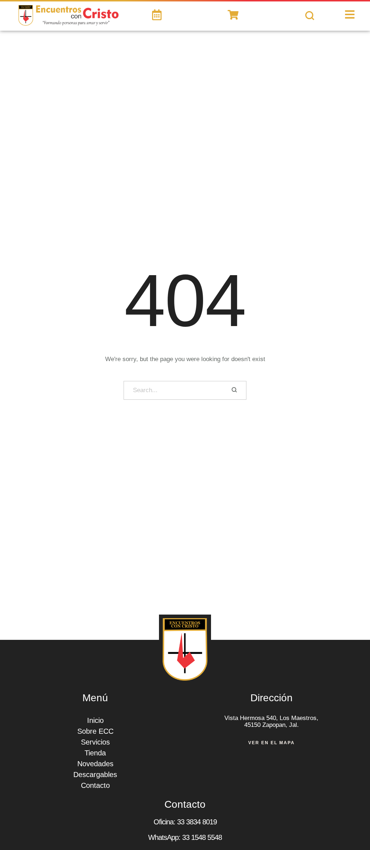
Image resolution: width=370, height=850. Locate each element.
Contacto (95, 785)
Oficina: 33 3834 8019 (185, 822)
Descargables (95, 775)
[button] (353, 822)
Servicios (95, 742)
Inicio (95, 720)
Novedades (95, 764)
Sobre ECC (95, 731)
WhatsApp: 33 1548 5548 (185, 837)
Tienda (95, 753)
